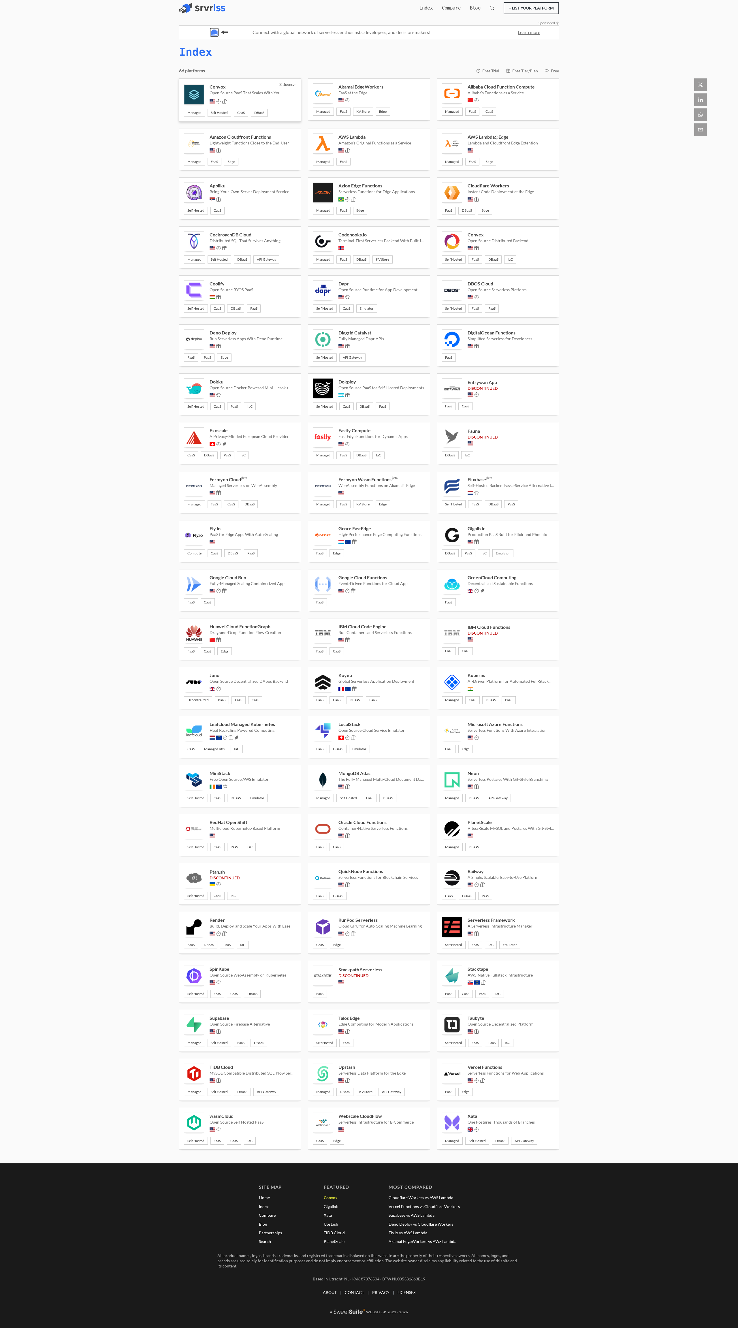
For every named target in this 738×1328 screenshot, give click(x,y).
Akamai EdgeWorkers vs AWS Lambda (422, 1241)
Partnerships (270, 1232)
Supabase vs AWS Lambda (411, 1215)
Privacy (380, 1292)
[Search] (492, 8)
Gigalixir (331, 1206)
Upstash (331, 1224)
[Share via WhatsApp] (700, 114)
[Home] (202, 8)
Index (426, 8)
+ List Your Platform (531, 7)
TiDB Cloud (334, 1232)
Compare (451, 8)
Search (265, 1241)
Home (264, 1197)
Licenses (406, 1292)
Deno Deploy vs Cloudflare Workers (421, 1224)
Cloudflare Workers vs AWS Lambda (421, 1197)
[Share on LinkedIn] (700, 99)
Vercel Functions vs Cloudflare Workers (424, 1206)
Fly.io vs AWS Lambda (408, 1232)
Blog (475, 8)
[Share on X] (700, 84)
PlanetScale (334, 1241)
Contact (354, 1292)
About (330, 1292)
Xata (328, 1215)
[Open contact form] (700, 129)
